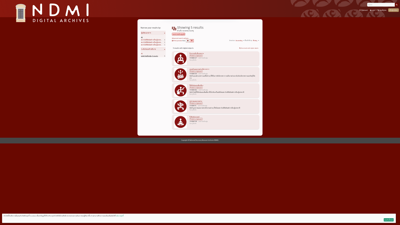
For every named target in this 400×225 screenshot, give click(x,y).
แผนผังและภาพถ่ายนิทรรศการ (199, 69)
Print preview (177, 40)
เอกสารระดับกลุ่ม (149, 56)
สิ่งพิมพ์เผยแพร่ (194, 117)
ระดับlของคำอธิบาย (148, 49)
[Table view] (192, 40)
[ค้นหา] (396, 5)
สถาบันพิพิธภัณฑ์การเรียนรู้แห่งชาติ (155, 40)
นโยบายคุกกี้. (120, 216)
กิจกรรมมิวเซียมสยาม (196, 53)
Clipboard (364, 10)
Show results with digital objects (249, 48)
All (142, 37)
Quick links (383, 10)
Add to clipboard (197, 56)
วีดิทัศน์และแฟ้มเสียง (196, 85)
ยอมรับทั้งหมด (388, 220)
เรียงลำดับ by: (248, 40)
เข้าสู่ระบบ (392, 10)
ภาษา (373, 10)
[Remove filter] (183, 34)
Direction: (232, 40)
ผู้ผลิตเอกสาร (146, 33)
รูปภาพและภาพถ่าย (195, 101)
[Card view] (188, 40)
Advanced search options (180, 38)
